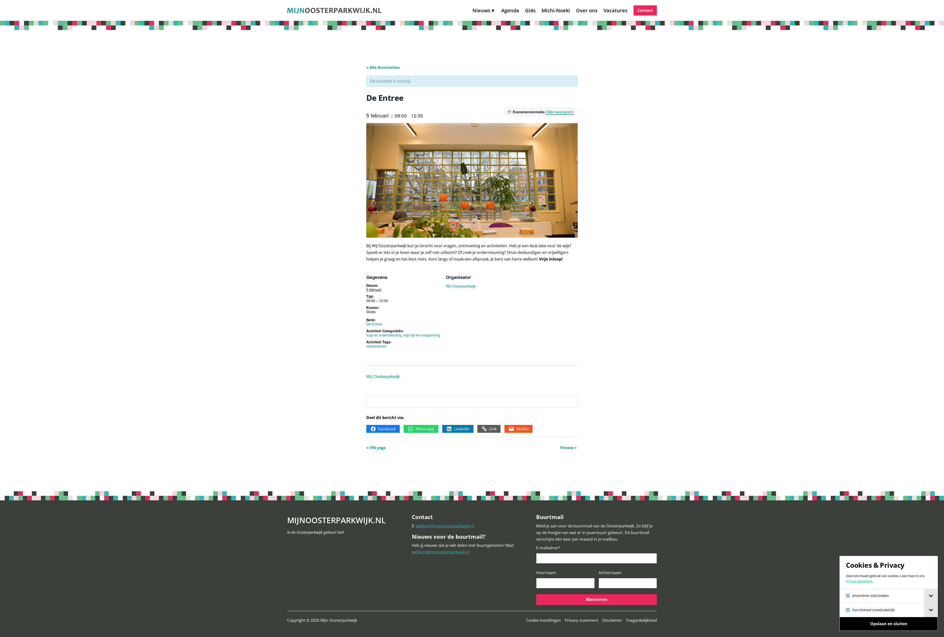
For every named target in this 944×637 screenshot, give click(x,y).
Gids (530, 10)
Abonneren (596, 599)
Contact (645, 10)
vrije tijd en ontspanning (421, 335)
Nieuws (481, 10)
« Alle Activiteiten (383, 67)
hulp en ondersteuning (383, 335)
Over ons (587, 10)
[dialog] (889, 593)
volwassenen (376, 346)
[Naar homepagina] (334, 10)
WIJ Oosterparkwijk (461, 286)
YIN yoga (375, 447)
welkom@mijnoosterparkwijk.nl (445, 526)
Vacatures (616, 10)
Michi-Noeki (556, 10)
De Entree (374, 323)
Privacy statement (859, 581)
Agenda (510, 10)
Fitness (568, 447)
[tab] (931, 596)
